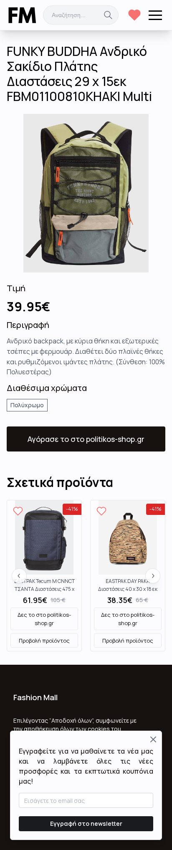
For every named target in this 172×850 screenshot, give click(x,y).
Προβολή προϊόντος (44, 640)
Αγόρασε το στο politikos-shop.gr (86, 439)
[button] (155, 15)
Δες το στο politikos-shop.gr (44, 619)
